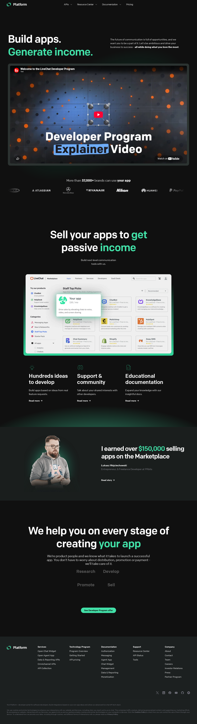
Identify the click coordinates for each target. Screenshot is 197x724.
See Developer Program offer (98, 610)
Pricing (129, 4)
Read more (34, 400)
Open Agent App (46, 655)
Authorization (107, 651)
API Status (138, 655)
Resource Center (141, 651)
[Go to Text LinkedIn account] (163, 693)
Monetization (107, 676)
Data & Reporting (109, 672)
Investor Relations (174, 668)
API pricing (74, 659)
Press (167, 672)
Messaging (106, 655)
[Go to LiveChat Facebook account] (169, 693)
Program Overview (78, 651)
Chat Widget (107, 664)
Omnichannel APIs (47, 664)
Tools (135, 659)
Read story (106, 480)
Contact (169, 655)
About (168, 651)
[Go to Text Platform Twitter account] (157, 693)
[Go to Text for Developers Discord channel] (188, 693)
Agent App (106, 659)
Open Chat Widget (47, 651)
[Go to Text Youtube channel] (176, 693)
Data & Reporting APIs (49, 659)
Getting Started (77, 655)
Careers (169, 664)
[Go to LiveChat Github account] (182, 693)
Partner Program (173, 676)
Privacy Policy (112, 714)
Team (167, 659)
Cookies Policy (140, 712)
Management (107, 668)
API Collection (44, 668)
